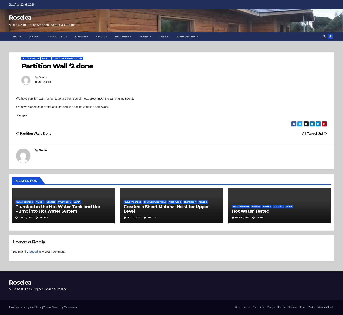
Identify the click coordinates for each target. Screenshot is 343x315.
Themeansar (70, 307)
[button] (324, 36)
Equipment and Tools (155, 202)
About (34, 36)
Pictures (122, 36)
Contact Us (57, 36)
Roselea (20, 17)
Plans (144, 36)
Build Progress (31, 58)
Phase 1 (46, 58)
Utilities (51, 202)
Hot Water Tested (250, 211)
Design (80, 36)
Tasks (164, 36)
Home (17, 36)
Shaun (43, 77)
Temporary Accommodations (67, 58)
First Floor (175, 202)
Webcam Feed (187, 36)
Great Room (190, 202)
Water (77, 202)
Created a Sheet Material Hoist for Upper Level (166, 209)
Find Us (101, 36)
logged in (35, 251)
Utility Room (64, 202)
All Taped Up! (313, 133)
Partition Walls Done (35, 133)
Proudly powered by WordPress (25, 307)
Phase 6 (40, 202)
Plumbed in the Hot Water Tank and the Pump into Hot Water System (57, 209)
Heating (256, 206)
